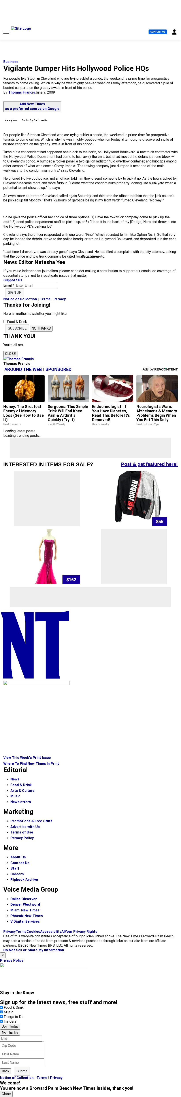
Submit (22, 1071)
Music (15, 796)
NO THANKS (41, 328)
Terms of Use (21, 832)
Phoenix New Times (26, 916)
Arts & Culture (22, 791)
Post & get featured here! (149, 464)
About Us (18, 857)
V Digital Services (25, 921)
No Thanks (10, 1032)
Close (6, 1094)
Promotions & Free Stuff (31, 821)
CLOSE (10, 354)
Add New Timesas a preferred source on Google (32, 106)
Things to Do (13, 1017)
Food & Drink (21, 785)
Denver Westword (25, 904)
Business (10, 62)
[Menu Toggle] (6, 32)
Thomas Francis (21, 92)
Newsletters (20, 802)
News (14, 779)
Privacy (59, 299)
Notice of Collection (20, 299)
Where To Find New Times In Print (31, 763)
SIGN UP (14, 292)
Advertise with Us (25, 827)
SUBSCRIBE (17, 328)
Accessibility (50, 931)
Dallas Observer (23, 899)
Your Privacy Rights (81, 931)
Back (5, 1071)
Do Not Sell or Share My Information (33, 950)
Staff (14, 868)
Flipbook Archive (24, 880)
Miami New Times (25, 910)
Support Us (157, 31)
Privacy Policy (22, 838)
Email (8, 285)
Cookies (33, 931)
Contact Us (19, 863)
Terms (45, 299)
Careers (17, 874)
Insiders (10, 1021)
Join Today (10, 1026)
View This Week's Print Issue (27, 758)
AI (63, 931)
